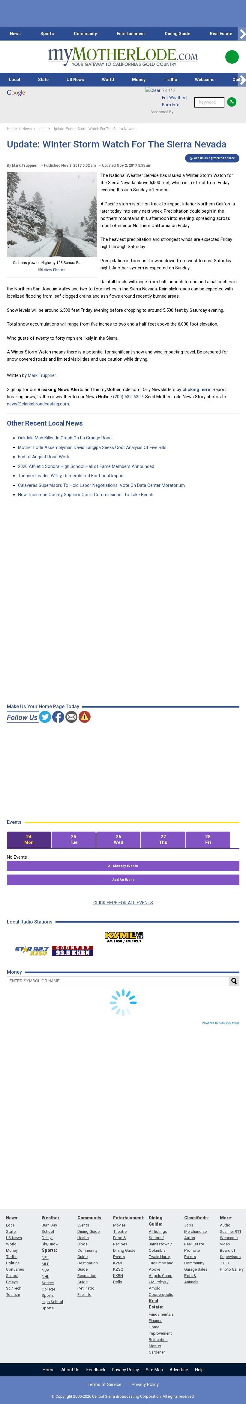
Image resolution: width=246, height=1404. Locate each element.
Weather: (51, 1218)
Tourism (13, 1294)
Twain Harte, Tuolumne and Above (161, 1263)
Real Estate (221, 33)
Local (14, 79)
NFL (45, 1257)
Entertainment (131, 33)
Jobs (188, 1225)
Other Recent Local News (45, 423)
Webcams (204, 79)
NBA (46, 1270)
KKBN (118, 1275)
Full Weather (173, 97)
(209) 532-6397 (128, 396)
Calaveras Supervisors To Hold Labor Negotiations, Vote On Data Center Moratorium (101, 485)
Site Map (154, 1369)
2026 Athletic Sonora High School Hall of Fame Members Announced (86, 466)
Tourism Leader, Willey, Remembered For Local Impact (71, 475)
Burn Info (170, 104)
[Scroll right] (242, 34)
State (43, 79)
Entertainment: (128, 1218)
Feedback (95, 1369)
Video (225, 1244)
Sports (47, 33)
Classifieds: (196, 1218)
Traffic (170, 79)
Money (139, 79)
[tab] (29, 840)
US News (75, 79)
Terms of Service (105, 1384)
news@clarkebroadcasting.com (38, 404)
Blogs (82, 1244)
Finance (155, 1320)
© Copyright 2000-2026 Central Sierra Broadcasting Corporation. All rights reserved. (123, 1396)
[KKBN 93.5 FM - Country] (72, 949)
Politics (13, 1263)
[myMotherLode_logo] (123, 56)
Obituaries (15, 1269)
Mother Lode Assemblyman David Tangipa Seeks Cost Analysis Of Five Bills (92, 447)
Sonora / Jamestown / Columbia (160, 1244)
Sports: (49, 1250)
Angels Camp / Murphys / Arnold (160, 1281)
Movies (119, 1225)
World (108, 79)
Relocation (158, 1339)
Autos (189, 1238)
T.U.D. (225, 1263)
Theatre (120, 1231)
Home (49, 1369)
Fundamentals (161, 1314)
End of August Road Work (43, 456)
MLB (46, 1264)
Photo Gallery (232, 1269)
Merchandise (195, 1231)
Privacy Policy (125, 1369)
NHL (45, 1276)
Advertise (179, 1369)
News (15, 33)
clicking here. (197, 389)
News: (12, 1218)
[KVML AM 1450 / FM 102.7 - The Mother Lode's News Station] (124, 935)
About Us (70, 1369)
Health (83, 1238)
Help (199, 1369)
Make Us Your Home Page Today (43, 706)
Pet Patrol (86, 1288)
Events (83, 1225)
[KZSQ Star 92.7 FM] (29, 949)
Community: (90, 1218)
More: (226, 1218)
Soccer (48, 1283)
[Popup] (232, 57)
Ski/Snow (50, 1244)
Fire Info (84, 1294)
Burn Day (49, 1225)
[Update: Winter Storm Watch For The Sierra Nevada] (52, 255)
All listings (158, 1231)
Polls (117, 1282)
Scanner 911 (230, 1231)
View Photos (54, 270)
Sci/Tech (13, 1288)
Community (85, 33)
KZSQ (118, 1269)
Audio (225, 1225)
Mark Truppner (42, 375)
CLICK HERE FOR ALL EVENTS (123, 902)
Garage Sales (195, 1269)
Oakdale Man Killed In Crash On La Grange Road (65, 438)
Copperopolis (161, 1294)
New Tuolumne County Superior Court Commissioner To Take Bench (85, 494)
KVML (118, 1263)
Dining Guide (177, 33)
